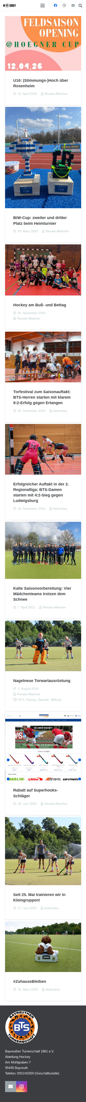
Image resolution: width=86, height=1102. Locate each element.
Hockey (31, 699)
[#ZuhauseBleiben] (43, 946)
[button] (42, 5)
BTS (21, 699)
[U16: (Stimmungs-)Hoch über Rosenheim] (43, 43)
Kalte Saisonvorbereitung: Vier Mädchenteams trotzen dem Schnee (42, 594)
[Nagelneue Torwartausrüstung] (43, 646)
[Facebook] (55, 5)
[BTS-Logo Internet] (43, 1027)
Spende (43, 699)
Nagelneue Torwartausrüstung (41, 680)
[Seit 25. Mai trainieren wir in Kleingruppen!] (43, 851)
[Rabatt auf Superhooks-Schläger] (43, 747)
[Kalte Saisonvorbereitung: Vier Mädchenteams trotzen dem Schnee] (43, 550)
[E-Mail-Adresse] (73, 5)
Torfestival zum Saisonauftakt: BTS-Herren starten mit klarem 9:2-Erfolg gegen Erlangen (42, 397)
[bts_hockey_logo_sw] (9, 5)
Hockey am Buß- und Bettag (39, 305)
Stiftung (55, 699)
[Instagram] (64, 5)
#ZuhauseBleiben (29, 981)
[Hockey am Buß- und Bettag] (43, 269)
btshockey (60, 411)
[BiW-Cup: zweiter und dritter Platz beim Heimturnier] (43, 157)
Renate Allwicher (56, 93)
